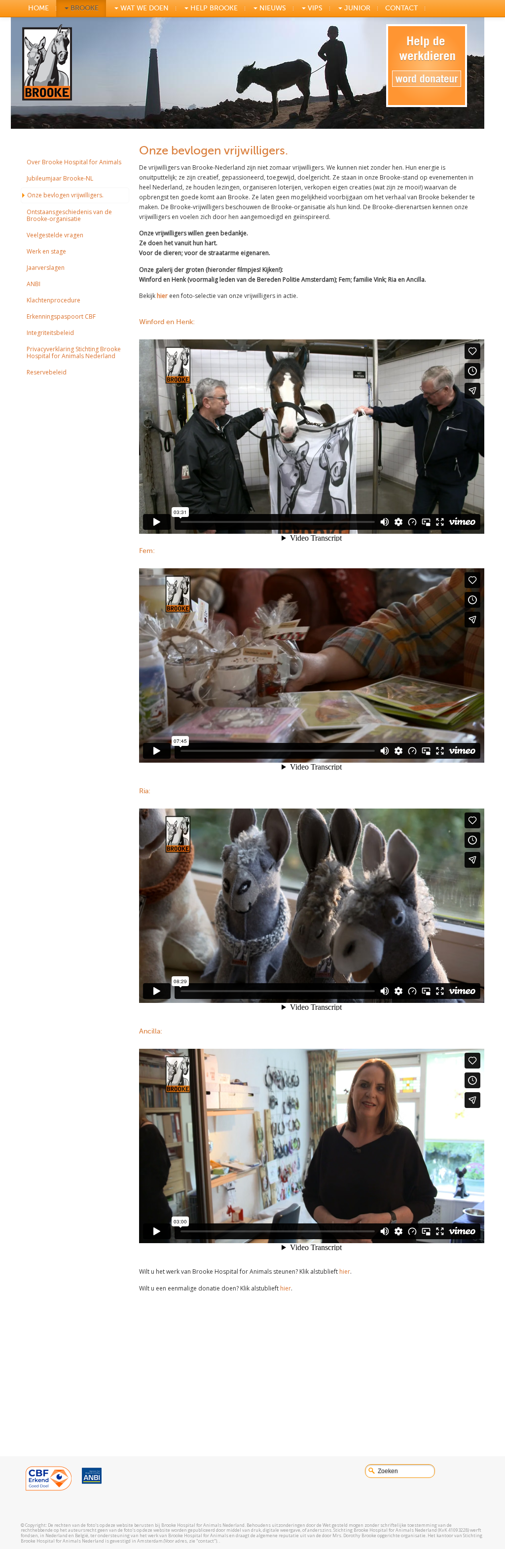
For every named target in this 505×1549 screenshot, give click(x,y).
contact (401, 8)
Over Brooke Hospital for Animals (74, 162)
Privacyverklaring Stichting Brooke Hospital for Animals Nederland (74, 352)
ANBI (33, 284)
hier (162, 296)
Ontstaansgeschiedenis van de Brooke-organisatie (69, 215)
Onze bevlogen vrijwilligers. (65, 195)
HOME (38, 8)
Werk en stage (46, 251)
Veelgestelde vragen (55, 235)
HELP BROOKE (213, 8)
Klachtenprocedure (53, 300)
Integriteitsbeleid (50, 333)
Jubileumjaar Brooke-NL (60, 178)
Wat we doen (143, 8)
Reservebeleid (47, 372)
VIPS (314, 8)
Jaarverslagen (46, 267)
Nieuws (271, 8)
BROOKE (84, 8)
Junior (356, 8)
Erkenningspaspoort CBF (61, 316)
